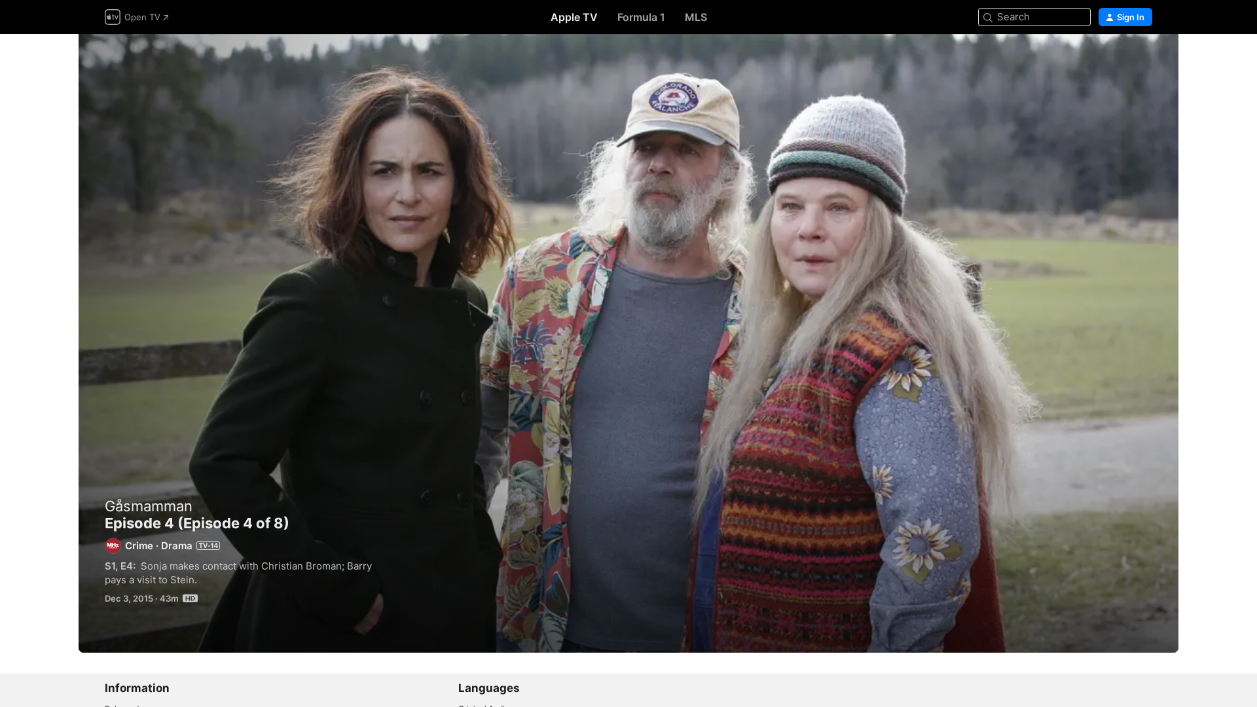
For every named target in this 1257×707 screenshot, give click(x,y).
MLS (696, 17)
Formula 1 (641, 17)
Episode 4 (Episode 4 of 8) (628, 343)
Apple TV (574, 17)
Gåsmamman (148, 506)
